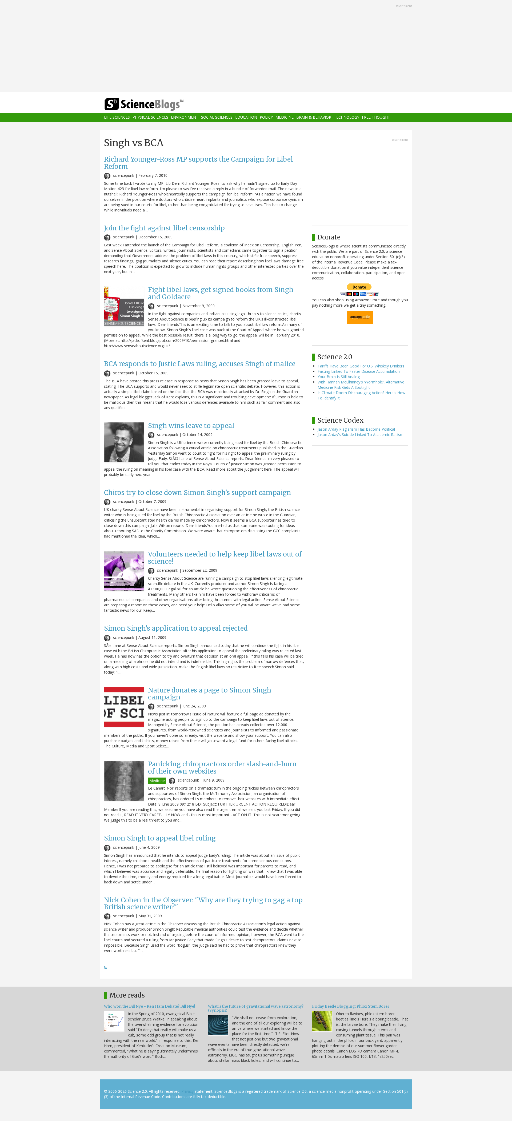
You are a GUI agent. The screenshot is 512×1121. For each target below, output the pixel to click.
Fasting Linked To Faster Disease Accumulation (359, 371)
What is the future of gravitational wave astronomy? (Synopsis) (255, 1008)
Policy (266, 117)
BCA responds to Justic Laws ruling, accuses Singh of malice (199, 364)
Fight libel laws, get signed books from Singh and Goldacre (220, 293)
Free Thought (376, 117)
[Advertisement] (256, 46)
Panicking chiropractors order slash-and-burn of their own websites (222, 767)
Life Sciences (117, 117)
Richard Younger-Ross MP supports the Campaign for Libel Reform (198, 162)
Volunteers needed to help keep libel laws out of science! (225, 557)
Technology (346, 117)
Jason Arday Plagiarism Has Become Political (356, 429)
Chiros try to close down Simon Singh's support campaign (197, 493)
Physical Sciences (150, 117)
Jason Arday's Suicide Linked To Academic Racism (360, 434)
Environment (184, 117)
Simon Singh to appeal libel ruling (160, 838)
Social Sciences (217, 117)
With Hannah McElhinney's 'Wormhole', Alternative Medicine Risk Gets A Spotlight (361, 384)
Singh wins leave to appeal (191, 426)
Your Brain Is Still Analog (339, 376)
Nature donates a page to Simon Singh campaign (209, 693)
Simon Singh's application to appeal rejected (176, 628)
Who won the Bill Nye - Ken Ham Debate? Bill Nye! (149, 1006)
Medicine (284, 117)
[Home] (154, 104)
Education (246, 117)
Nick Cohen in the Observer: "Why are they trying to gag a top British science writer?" (203, 903)
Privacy (187, 1091)
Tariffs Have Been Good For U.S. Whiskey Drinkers (361, 366)
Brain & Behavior (313, 117)
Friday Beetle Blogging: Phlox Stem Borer (350, 1006)
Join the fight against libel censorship (164, 228)
